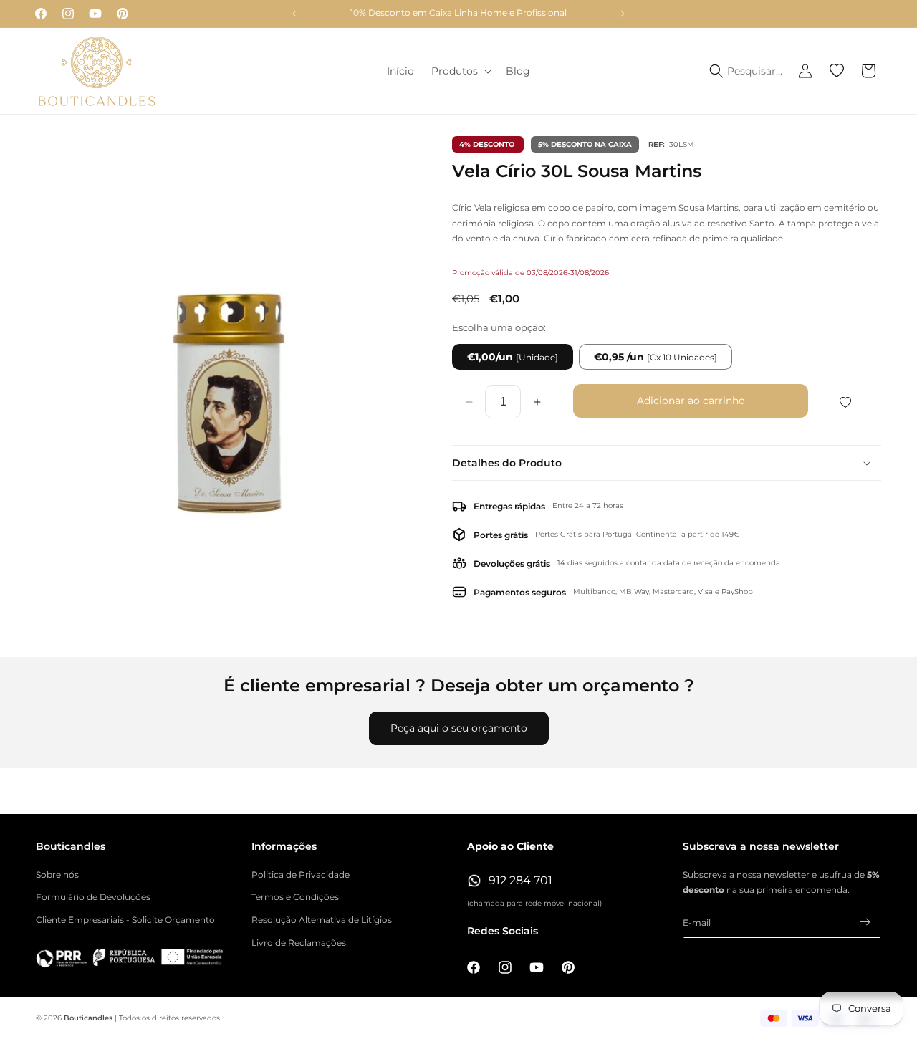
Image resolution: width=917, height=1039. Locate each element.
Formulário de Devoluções (93, 896)
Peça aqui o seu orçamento (458, 728)
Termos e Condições (295, 896)
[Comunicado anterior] (294, 13)
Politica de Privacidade (300, 874)
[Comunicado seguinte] (622, 13)
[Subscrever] (864, 922)
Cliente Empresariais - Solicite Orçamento (125, 919)
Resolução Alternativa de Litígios (321, 919)
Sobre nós (57, 874)
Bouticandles (88, 1018)
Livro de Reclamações (298, 942)
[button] (460, 71)
